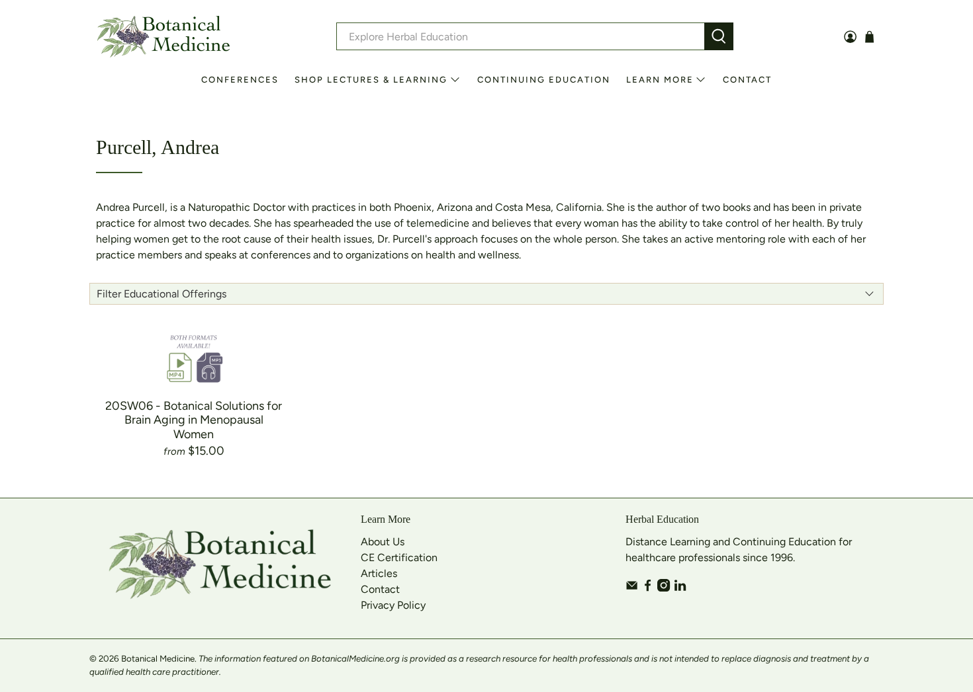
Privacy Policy (393, 605)
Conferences (240, 80)
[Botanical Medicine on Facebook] (647, 588)
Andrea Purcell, (131, 207)
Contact (747, 80)
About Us (382, 541)
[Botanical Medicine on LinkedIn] (680, 588)
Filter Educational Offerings (161, 294)
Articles (379, 573)
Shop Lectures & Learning (371, 80)
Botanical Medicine (158, 658)
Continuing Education (543, 80)
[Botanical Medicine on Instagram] (663, 588)
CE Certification (399, 557)
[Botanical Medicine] (163, 37)
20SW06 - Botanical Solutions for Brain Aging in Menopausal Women (193, 420)
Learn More (660, 80)
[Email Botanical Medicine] (632, 588)
